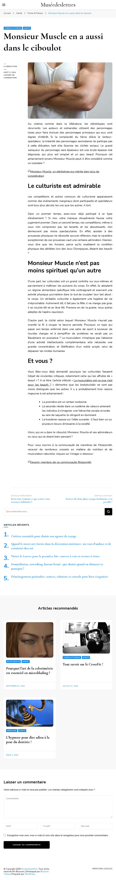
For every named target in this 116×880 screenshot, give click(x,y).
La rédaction (10, 66)
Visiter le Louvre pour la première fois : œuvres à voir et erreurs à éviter (55, 556)
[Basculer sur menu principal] (3, 5)
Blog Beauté (13, 661)
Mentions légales (102, 868)
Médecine (11, 731)
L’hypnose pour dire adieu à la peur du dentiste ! (27, 739)
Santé (27, 28)
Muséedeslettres (58, 4)
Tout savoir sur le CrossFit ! (83, 664)
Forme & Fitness (13, 28)
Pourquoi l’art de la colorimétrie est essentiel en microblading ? (29, 670)
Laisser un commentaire (13, 76)
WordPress (30, 874)
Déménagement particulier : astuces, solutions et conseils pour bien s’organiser (59, 576)
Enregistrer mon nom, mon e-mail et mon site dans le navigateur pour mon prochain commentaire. (57, 835)
